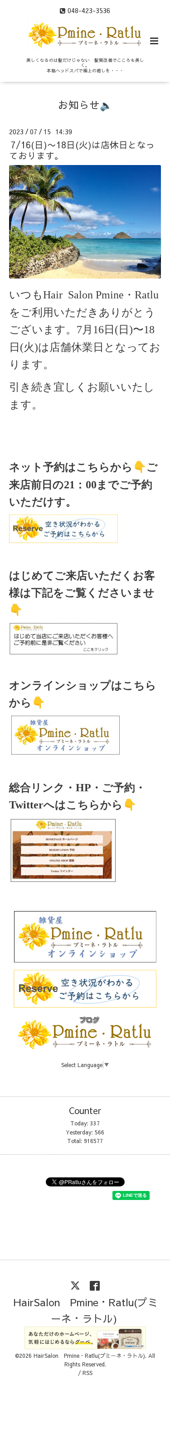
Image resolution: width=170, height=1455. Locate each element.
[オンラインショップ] (65, 751)
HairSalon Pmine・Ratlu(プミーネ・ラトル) (86, 1310)
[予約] (63, 539)
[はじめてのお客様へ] (63, 652)
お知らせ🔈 (85, 105)
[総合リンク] (63, 882)
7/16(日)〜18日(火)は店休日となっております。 (82, 149)
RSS (87, 1372)
